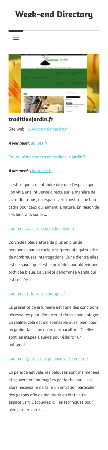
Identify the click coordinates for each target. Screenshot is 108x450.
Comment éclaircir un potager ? (37, 293)
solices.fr (39, 143)
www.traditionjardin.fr (47, 129)
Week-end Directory (54, 14)
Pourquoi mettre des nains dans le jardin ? (47, 157)
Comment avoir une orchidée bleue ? (42, 228)
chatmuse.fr (41, 170)
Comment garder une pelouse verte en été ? (48, 358)
